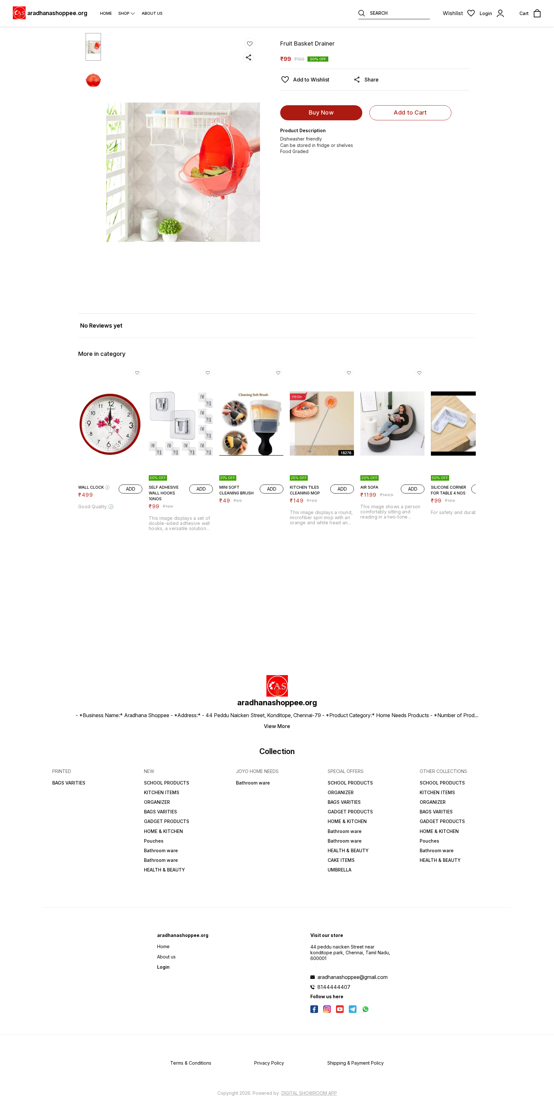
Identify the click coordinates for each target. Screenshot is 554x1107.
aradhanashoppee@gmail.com (352, 977)
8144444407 (333, 987)
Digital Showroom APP (309, 1093)
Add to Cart (410, 112)
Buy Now (321, 112)
